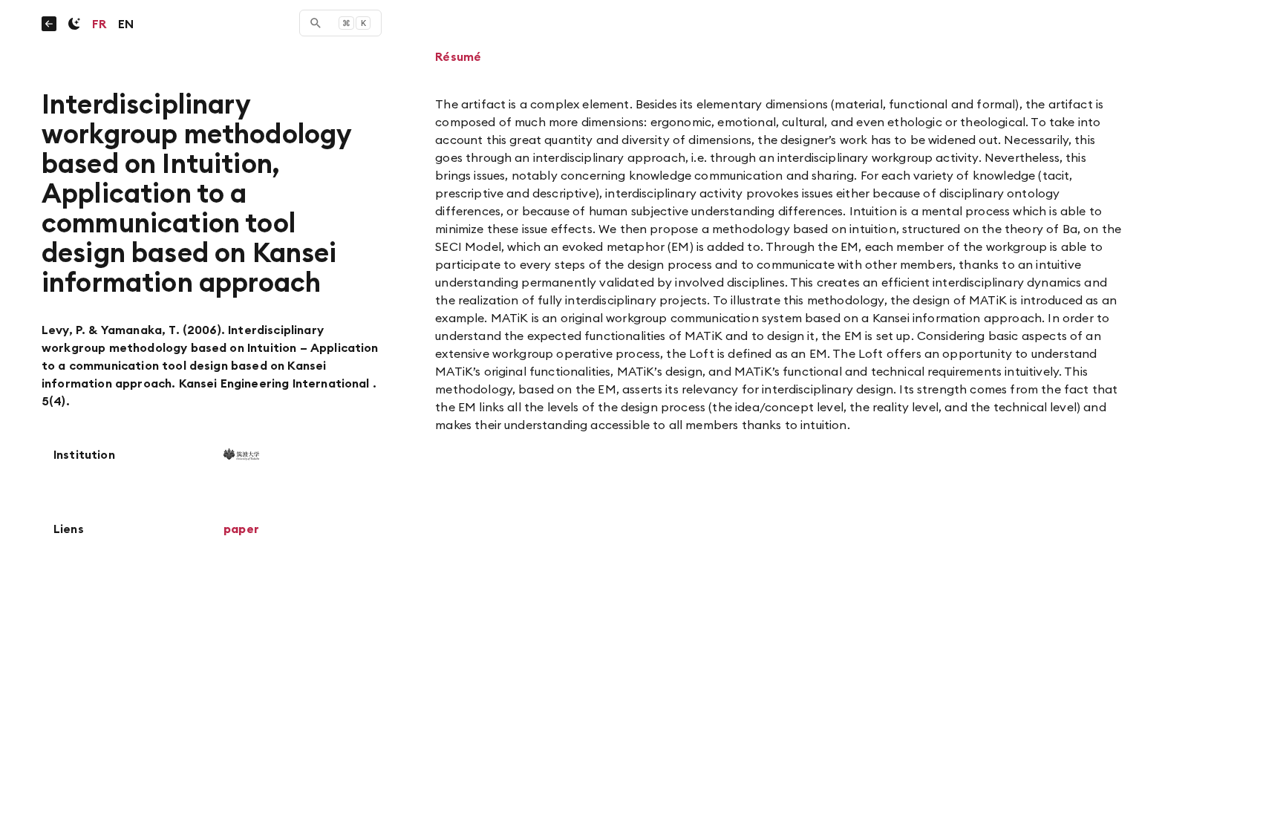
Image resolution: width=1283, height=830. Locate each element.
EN (126, 23)
